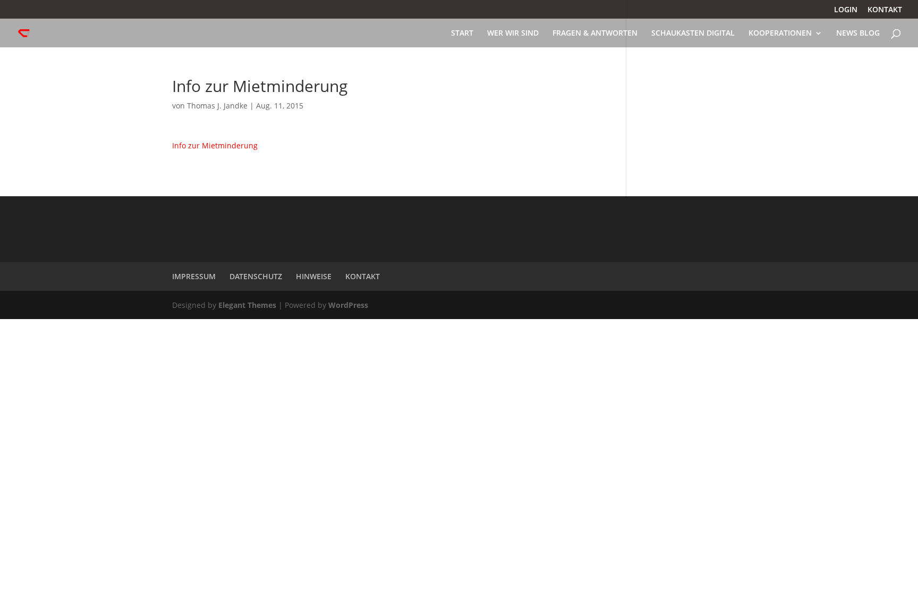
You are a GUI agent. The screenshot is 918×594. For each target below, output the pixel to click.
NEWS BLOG (858, 33)
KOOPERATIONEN (780, 33)
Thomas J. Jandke (217, 106)
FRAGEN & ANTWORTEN (595, 33)
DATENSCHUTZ (256, 276)
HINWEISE (314, 276)
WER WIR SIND (513, 33)
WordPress (348, 305)
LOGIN (845, 10)
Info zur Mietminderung (215, 145)
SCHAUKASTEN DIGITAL (693, 33)
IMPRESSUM (194, 276)
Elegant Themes (247, 305)
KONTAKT (885, 10)
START (462, 33)
